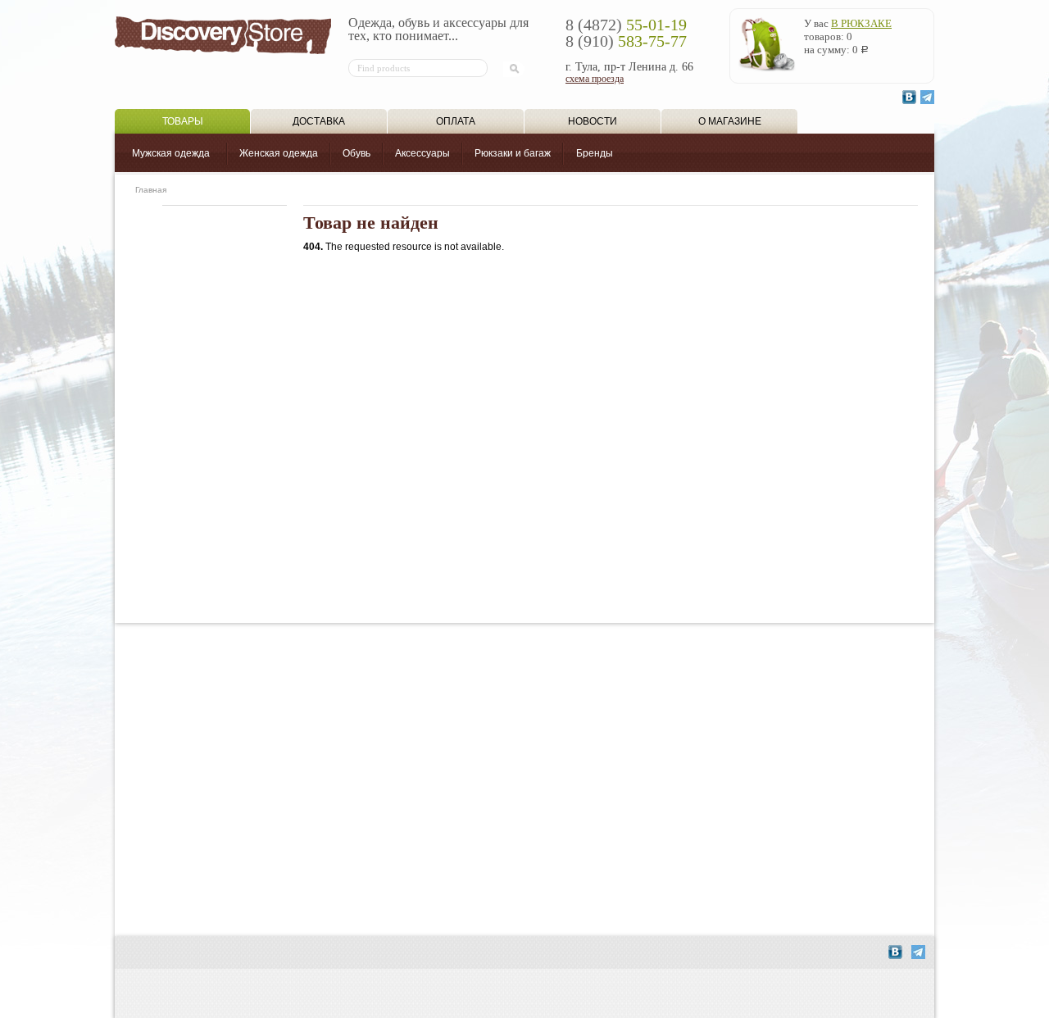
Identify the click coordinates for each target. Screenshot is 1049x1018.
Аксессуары (422, 153)
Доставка (319, 121)
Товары (182, 121)
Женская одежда (278, 153)
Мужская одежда (171, 153)
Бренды (594, 153)
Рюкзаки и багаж (513, 153)
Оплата (455, 121)
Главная (150, 189)
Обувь (356, 153)
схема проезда (594, 78)
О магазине (729, 121)
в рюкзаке (861, 23)
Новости (592, 121)
